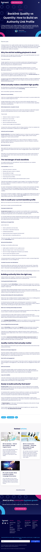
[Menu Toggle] (39, 2)
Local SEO (3, 417)
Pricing (18, 530)
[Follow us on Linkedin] (2, 523)
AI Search (11, 524)
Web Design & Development (12, 529)
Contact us (27, 523)
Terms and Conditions (10, 548)
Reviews (18, 525)
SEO (16, 417)
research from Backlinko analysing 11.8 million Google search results (21, 337)
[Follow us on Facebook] (5, 523)
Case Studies (19, 528)
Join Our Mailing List (35, 541)
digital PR (21, 327)
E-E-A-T (17, 188)
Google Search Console (6, 211)
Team (18, 523)
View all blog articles (20, 490)
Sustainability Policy (22, 548)
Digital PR (11, 527)
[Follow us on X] (7, 523)
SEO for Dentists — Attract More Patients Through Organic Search (10, 445)
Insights (18, 526)
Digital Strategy (12, 522)
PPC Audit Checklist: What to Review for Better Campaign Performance (10, 474)
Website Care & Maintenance (13, 532)
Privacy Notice (16, 548)
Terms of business (4, 548)
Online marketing (11, 417)
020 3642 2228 (28, 522)
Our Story (19, 522)
